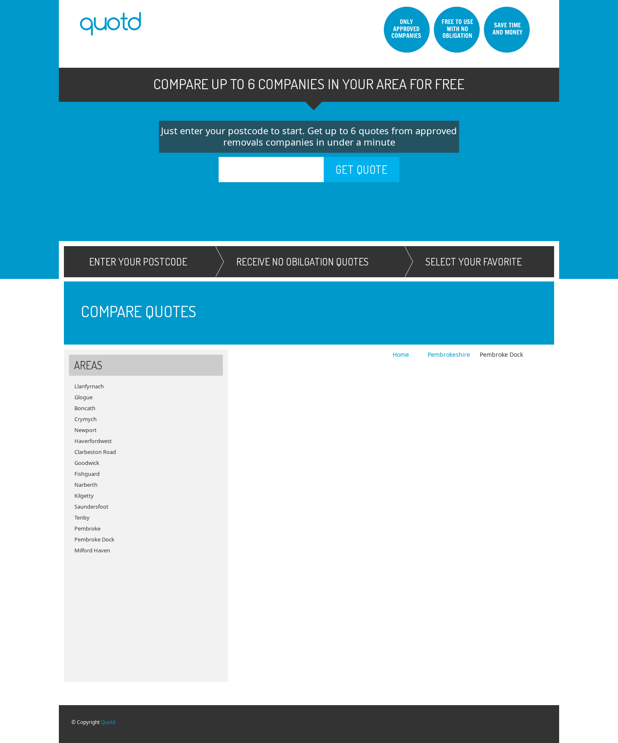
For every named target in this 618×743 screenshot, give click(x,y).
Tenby (82, 517)
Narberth (86, 484)
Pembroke (87, 528)
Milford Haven (92, 550)
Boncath (84, 408)
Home (402, 354)
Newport (85, 430)
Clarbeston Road (95, 452)
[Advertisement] (146, 615)
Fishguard (87, 474)
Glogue (83, 397)
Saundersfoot (91, 506)
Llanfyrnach (89, 386)
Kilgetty (84, 495)
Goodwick (86, 463)
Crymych (85, 419)
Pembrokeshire (449, 354)
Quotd (108, 722)
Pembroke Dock (94, 539)
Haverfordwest (93, 441)
